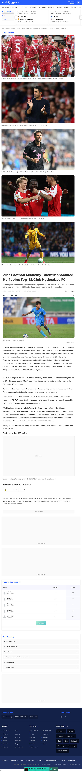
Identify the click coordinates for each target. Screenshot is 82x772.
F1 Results (59, 498)
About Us (13, 760)
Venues (5, 747)
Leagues (74, 7)
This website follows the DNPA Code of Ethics (28, 764)
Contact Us (71, 760)
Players (17, 744)
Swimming (71, 746)
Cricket (14, 498)
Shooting (61, 746)
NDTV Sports (68, 498)
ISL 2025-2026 (35, 7)
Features (51, 7)
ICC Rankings (10, 662)
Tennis (70, 731)
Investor (39, 760)
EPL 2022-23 (47, 731)
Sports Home (5, 28)
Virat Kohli (9, 652)
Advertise (4, 760)
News (44, 7)
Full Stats (41, 623)
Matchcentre (34, 747)
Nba (66, 741)
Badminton (70, 736)
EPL (5, 19)
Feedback (22, 760)
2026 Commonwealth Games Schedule (17, 657)
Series (17, 731)
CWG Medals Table (11, 646)
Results (66, 7)
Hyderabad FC (12, 490)
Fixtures (59, 7)
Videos (5, 740)
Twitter (29, 501)
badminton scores (49, 498)
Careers (62, 760)
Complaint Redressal (51, 760)
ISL (4, 15)
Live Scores (6, 731)
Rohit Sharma (10, 667)
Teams (5, 744)
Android (15, 503)
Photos (17, 737)
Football (5, 7)
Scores (14, 7)
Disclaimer (31, 760)
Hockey (60, 736)
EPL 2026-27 (23, 7)
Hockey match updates (36, 498)
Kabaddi (74, 741)
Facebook (13, 501)
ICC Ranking (19, 747)
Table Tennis (62, 750)
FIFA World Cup (10, 641)
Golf (59, 741)
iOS (21, 503)
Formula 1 (61, 731)
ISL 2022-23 (34, 731)
